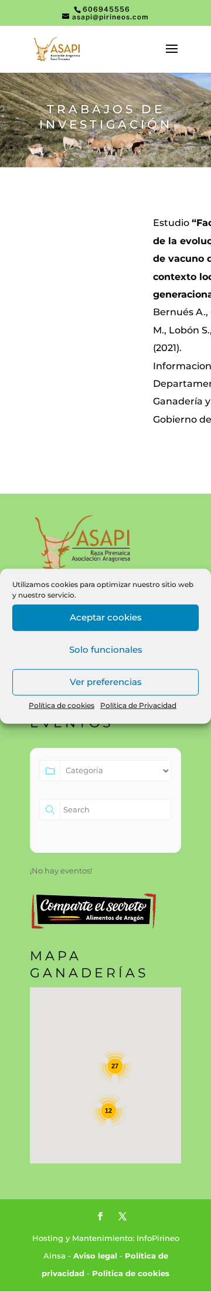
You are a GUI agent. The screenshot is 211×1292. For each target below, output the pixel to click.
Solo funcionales (105, 649)
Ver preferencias (106, 681)
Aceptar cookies (106, 617)
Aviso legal (95, 1255)
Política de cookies (61, 704)
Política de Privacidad (138, 704)
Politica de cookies (130, 1273)
